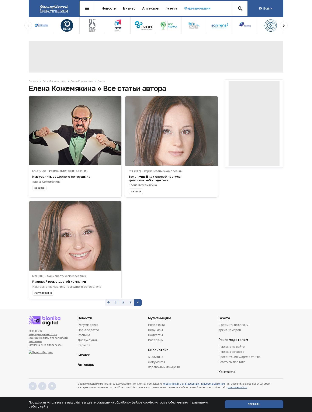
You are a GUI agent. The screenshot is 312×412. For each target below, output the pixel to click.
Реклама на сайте (231, 346)
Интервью (155, 340)
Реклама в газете (231, 351)
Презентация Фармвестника (239, 357)
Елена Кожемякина (82, 81)
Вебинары (155, 330)
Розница (84, 335)
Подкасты (155, 335)
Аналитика (155, 357)
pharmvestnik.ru (237, 387)
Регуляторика (88, 325)
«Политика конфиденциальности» (43, 332)
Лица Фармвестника (54, 81)
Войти (267, 8)
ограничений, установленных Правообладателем (194, 383)
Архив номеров (229, 330)
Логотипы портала (231, 362)
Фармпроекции (197, 8)
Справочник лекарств (164, 367)
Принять (254, 404)
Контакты (226, 372)
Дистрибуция (87, 340)
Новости (109, 8)
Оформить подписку (233, 325)
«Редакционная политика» (45, 344)
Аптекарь (150, 8)
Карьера (84, 345)
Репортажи (156, 325)
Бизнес (129, 8)
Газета (171, 8)
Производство (88, 330)
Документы (156, 362)
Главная (33, 81)
